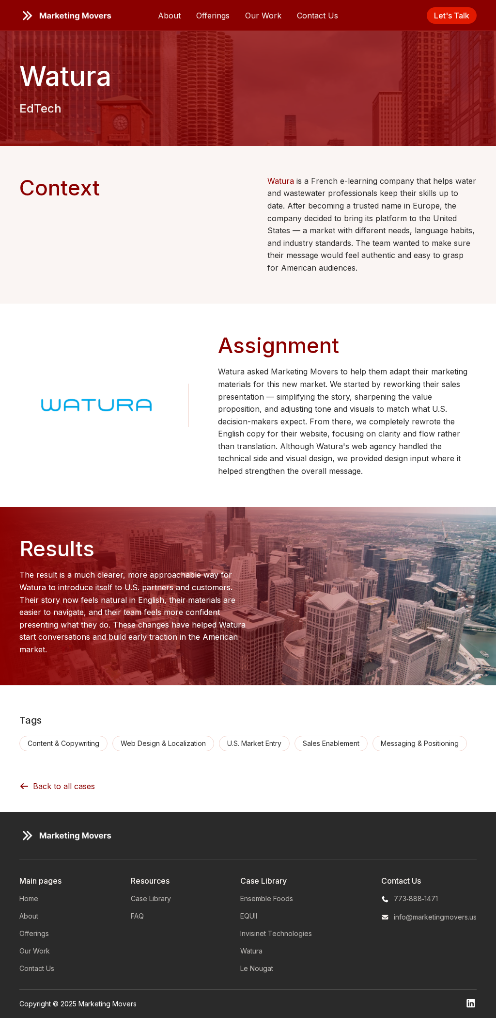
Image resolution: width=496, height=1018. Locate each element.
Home (28, 898)
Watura (281, 181)
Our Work (263, 15)
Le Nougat (256, 968)
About (169, 15)
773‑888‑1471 (416, 898)
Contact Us (317, 15)
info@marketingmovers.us (435, 917)
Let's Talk (451, 15)
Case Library (151, 898)
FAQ (137, 916)
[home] (65, 16)
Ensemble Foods (266, 898)
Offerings (213, 15)
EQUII (248, 916)
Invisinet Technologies (276, 933)
